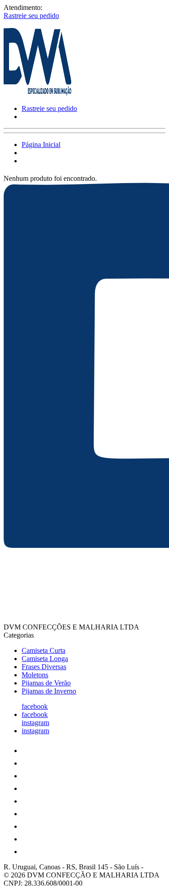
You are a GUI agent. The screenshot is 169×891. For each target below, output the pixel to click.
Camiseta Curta (43, 650)
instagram (35, 722)
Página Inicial (41, 144)
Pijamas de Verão (46, 683)
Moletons (35, 675)
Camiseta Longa (45, 658)
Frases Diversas (44, 667)
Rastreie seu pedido (31, 15)
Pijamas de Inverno (49, 691)
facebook (35, 706)
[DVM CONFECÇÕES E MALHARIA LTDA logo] (37, 93)
